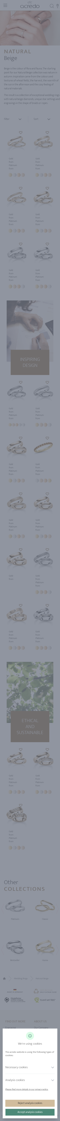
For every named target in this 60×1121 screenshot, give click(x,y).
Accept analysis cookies (30, 1112)
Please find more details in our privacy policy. (26, 1089)
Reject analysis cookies (30, 1103)
